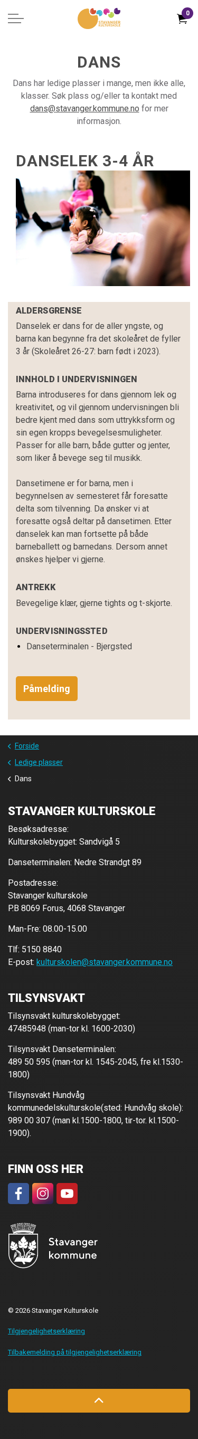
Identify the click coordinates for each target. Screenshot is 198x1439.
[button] (53, 1245)
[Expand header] (16, 18)
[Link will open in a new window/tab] (18, 1193)
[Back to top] (99, 1401)
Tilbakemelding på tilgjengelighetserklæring (75, 1352)
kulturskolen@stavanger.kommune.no (104, 962)
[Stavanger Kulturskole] (99, 18)
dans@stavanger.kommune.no (84, 108)
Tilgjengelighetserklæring (46, 1331)
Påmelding (46, 688)
